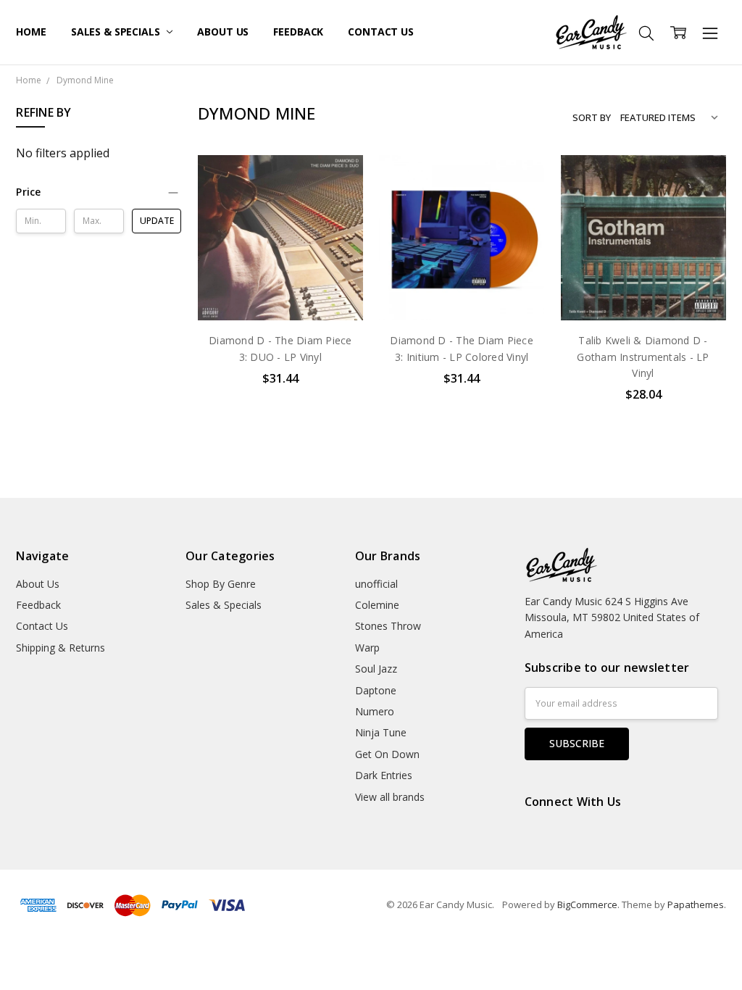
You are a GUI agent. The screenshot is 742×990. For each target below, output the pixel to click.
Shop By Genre (221, 584)
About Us (223, 31)
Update (157, 221)
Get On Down (387, 754)
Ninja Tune (381, 732)
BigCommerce (587, 904)
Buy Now (280, 290)
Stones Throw (388, 626)
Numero (374, 711)
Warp (367, 647)
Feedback (298, 31)
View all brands (390, 797)
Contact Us (381, 31)
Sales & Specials (117, 31)
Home (31, 31)
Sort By (591, 117)
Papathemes (695, 904)
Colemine (377, 605)
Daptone (375, 690)
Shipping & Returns (60, 647)
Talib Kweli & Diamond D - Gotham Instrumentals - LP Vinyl (643, 356)
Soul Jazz (376, 668)
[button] (98, 192)
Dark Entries (383, 775)
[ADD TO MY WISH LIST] (337, 203)
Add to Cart (280, 258)
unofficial (376, 584)
